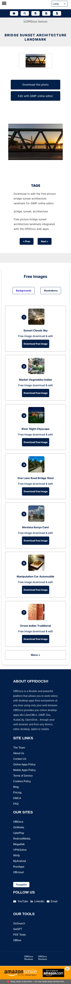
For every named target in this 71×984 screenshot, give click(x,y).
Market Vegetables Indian (35, 379)
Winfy (16, 855)
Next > (44, 241)
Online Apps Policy (24, 764)
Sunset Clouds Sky (35, 330)
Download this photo (35, 84)
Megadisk (19, 844)
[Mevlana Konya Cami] (37, 520)
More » (35, 655)
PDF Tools (19, 934)
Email (54, 901)
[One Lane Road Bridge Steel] (37, 471)
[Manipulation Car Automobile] (37, 570)
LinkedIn (39, 901)
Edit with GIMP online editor (35, 96)
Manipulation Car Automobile (35, 576)
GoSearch (19, 923)
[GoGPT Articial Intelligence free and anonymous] (14, 13)
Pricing (17, 792)
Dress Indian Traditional (35, 625)
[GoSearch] (25, 13)
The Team (19, 747)
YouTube (23, 901)
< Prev (26, 241)
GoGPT (17, 929)
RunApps (18, 866)
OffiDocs (18, 821)
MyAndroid (19, 861)
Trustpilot (21, 884)
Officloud (18, 872)
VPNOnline (20, 849)
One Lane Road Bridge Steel (36, 478)
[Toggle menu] (4, 3)
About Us (18, 753)
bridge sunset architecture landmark (36, 37)
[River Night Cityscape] (37, 422)
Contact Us (19, 758)
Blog (16, 787)
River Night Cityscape (36, 428)
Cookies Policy (22, 781)
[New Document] (35, 13)
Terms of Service (23, 775)
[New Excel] (46, 13)
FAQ (15, 803)
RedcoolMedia (21, 838)
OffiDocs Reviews (28, 957)
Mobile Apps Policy (24, 770)
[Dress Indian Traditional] (37, 619)
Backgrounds (23, 290)
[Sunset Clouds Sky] (37, 324)
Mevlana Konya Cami (35, 527)
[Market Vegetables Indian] (37, 373)
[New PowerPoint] (57, 13)
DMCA (17, 798)
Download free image (36, 343)
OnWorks (18, 827)
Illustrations (51, 290)
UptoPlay (18, 833)
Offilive (17, 940)
